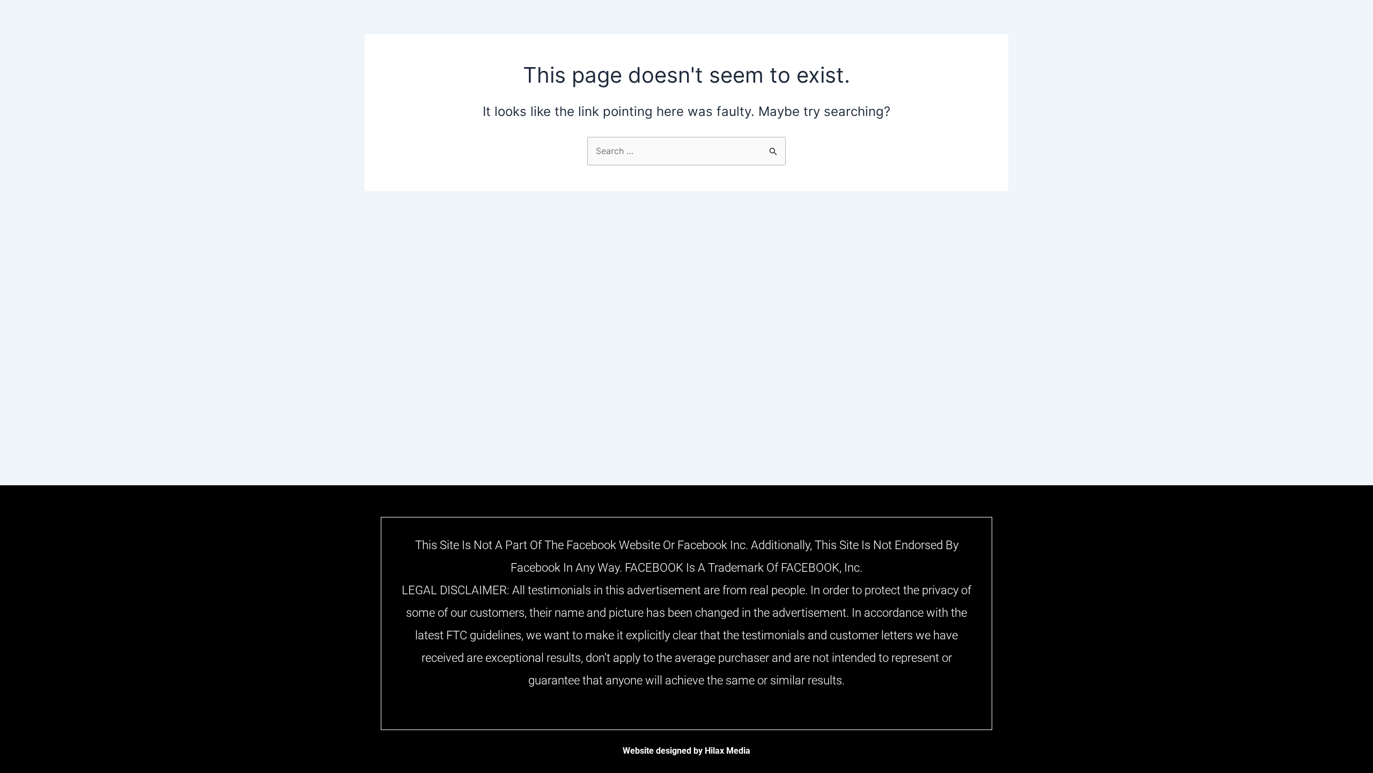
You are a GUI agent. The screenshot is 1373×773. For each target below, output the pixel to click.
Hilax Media (727, 751)
